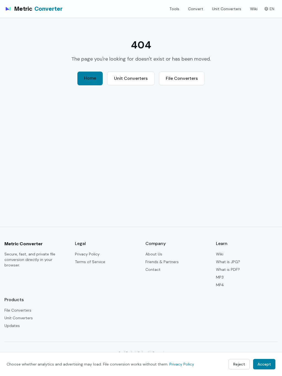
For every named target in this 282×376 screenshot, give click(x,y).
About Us (153, 254)
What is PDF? (228, 269)
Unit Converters (226, 8)
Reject (239, 364)
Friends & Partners (162, 261)
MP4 (220, 284)
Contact (153, 269)
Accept (264, 364)
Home (90, 78)
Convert (195, 8)
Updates (12, 325)
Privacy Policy (87, 254)
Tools (174, 8)
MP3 (220, 277)
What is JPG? (228, 261)
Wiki (253, 8)
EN (272, 8)
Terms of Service (90, 261)
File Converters (182, 78)
